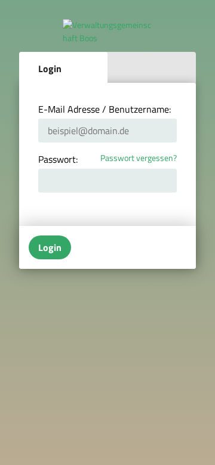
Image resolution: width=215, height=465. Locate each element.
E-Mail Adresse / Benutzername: (104, 109)
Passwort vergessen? (138, 158)
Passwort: (58, 159)
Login (50, 68)
